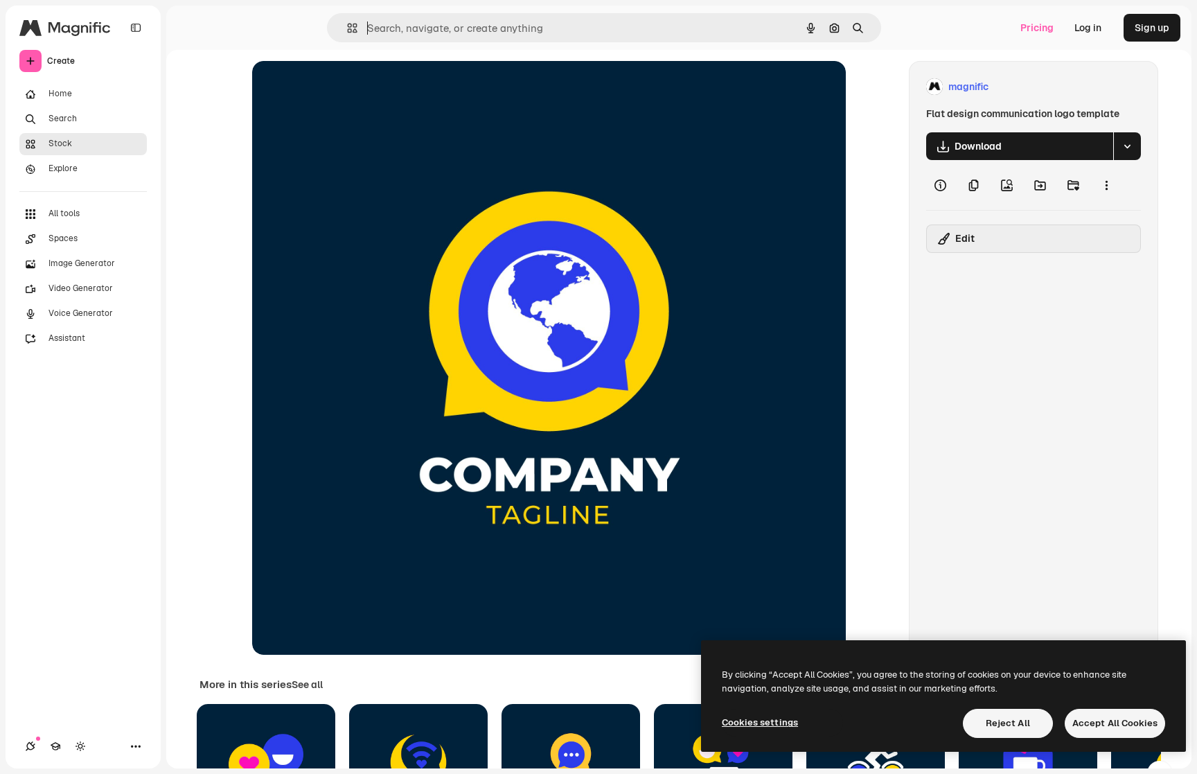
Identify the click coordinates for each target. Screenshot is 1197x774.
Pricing (1037, 27)
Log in (1087, 27)
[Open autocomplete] (347, 28)
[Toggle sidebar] (136, 28)
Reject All (1008, 723)
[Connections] (30, 746)
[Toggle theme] (80, 746)
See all (307, 684)
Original (340, 87)
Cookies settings (760, 722)
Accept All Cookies (1115, 723)
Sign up (1152, 27)
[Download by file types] (1127, 146)
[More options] (1106, 185)
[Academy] (55, 746)
